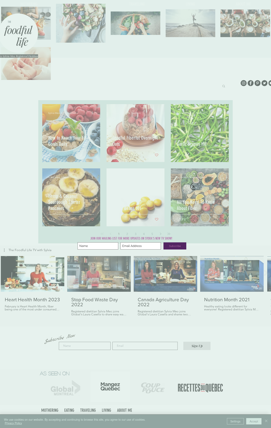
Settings (235, 421)
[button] (193, 186)
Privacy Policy (13, 423)
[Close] (266, 421)
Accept (254, 421)
